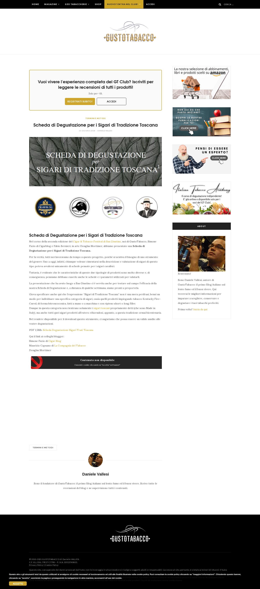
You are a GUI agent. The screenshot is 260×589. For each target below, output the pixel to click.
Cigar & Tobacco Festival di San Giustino (97, 241)
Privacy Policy (36, 565)
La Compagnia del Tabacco (70, 345)
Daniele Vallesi (104, 131)
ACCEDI (111, 101)
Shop (98, 4)
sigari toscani (102, 308)
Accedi (150, 4)
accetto (18, 583)
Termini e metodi (95, 118)
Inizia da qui (200, 309)
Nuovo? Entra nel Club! (123, 4)
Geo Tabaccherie (76, 4)
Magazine (50, 4)
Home (35, 4)
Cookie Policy (52, 565)
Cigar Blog (54, 341)
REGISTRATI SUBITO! (80, 101)
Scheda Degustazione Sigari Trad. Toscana (68, 330)
